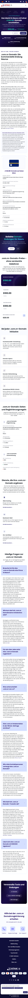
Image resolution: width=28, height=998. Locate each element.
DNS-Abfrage (14, 899)
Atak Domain (3, 12)
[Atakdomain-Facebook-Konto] (9, 979)
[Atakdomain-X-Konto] (11, 979)
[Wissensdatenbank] (6, 1)
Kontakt (8, 643)
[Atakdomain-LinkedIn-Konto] (15, 980)
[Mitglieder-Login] (23, 2)
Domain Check (9, 12)
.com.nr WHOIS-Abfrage (14, 895)
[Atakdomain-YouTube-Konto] (18, 980)
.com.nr (11, 248)
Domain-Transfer (7, 835)
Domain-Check (10, 128)
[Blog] (9, 1)
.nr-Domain (14, 891)
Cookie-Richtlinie (18, 988)
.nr (19, 101)
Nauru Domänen (15, 12)
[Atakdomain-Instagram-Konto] (13, 980)
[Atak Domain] (6, 5)
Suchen (23, 33)
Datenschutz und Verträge (8, 988)
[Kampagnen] (21, 2)
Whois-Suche (18, 758)
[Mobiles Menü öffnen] (25, 5)
